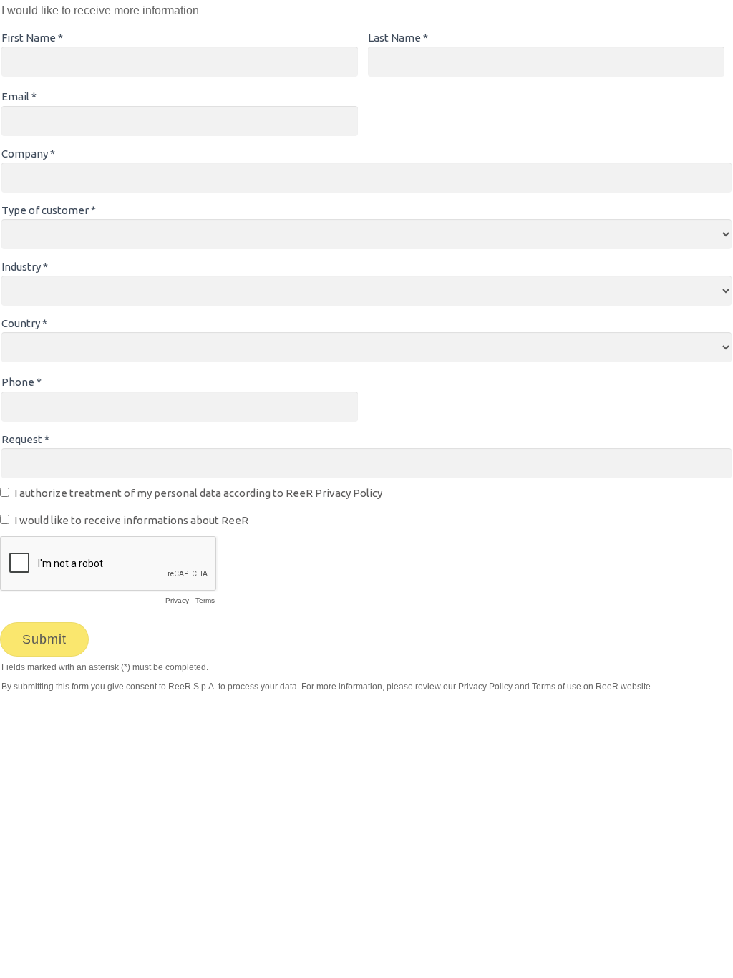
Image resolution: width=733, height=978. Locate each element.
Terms (205, 600)
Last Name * (398, 38)
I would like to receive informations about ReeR (131, 520)
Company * (28, 153)
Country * (24, 323)
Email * (19, 96)
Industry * (24, 267)
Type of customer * (48, 210)
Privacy (177, 600)
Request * (25, 439)
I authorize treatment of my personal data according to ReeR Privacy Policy (198, 493)
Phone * (21, 382)
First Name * (32, 38)
